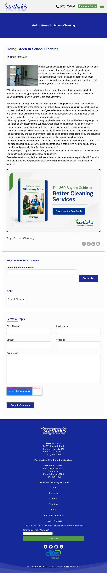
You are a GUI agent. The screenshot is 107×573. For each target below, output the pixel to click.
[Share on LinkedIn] (93, 244)
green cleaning (56, 103)
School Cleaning (24, 238)
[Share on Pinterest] (98, 244)
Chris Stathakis (18, 57)
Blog (53, 510)
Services (53, 493)
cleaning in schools (64, 67)
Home (53, 487)
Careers (53, 498)
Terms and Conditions (53, 515)
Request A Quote (53, 521)
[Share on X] (89, 244)
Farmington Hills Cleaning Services (53, 460)
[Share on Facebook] (84, 244)
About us (53, 504)
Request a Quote (87, 6)
